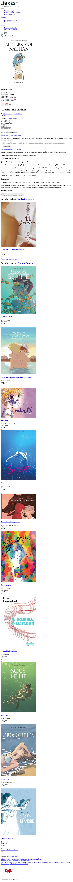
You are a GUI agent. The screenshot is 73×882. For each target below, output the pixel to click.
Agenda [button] (3, 25)
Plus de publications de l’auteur (9, 259)
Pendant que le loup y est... (10, 522)
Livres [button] (2, 8)
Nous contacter (5, 864)
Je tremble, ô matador (9, 651)
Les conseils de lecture (10, 20)
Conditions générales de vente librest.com (12, 862)
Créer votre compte (6, 859)
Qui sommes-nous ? (25, 860)
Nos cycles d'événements (11, 29)
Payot (5, 115)
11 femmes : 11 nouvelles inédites (12, 250)
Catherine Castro (7, 114)
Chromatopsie (6, 585)
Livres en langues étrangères (12, 12)
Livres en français (9, 11)
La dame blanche (7, 838)
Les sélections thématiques (11, 22)
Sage (2, 483)
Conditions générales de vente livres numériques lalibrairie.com (42, 862)
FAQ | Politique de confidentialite (19, 864)
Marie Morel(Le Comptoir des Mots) (11, 149)
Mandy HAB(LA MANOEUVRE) (11, 135)
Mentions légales (65, 862)
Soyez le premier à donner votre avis (13, 195)
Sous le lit (4, 715)
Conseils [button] (3, 17)
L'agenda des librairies (10, 28)
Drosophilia (5, 779)
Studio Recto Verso (11, 856)
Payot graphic (13, 118)
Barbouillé (4, 421)
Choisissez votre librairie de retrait (21, 859)
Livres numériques (9, 14)
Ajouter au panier (5, 128)
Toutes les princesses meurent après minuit (16, 377)
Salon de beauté (6, 317)
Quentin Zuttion (17, 114)
